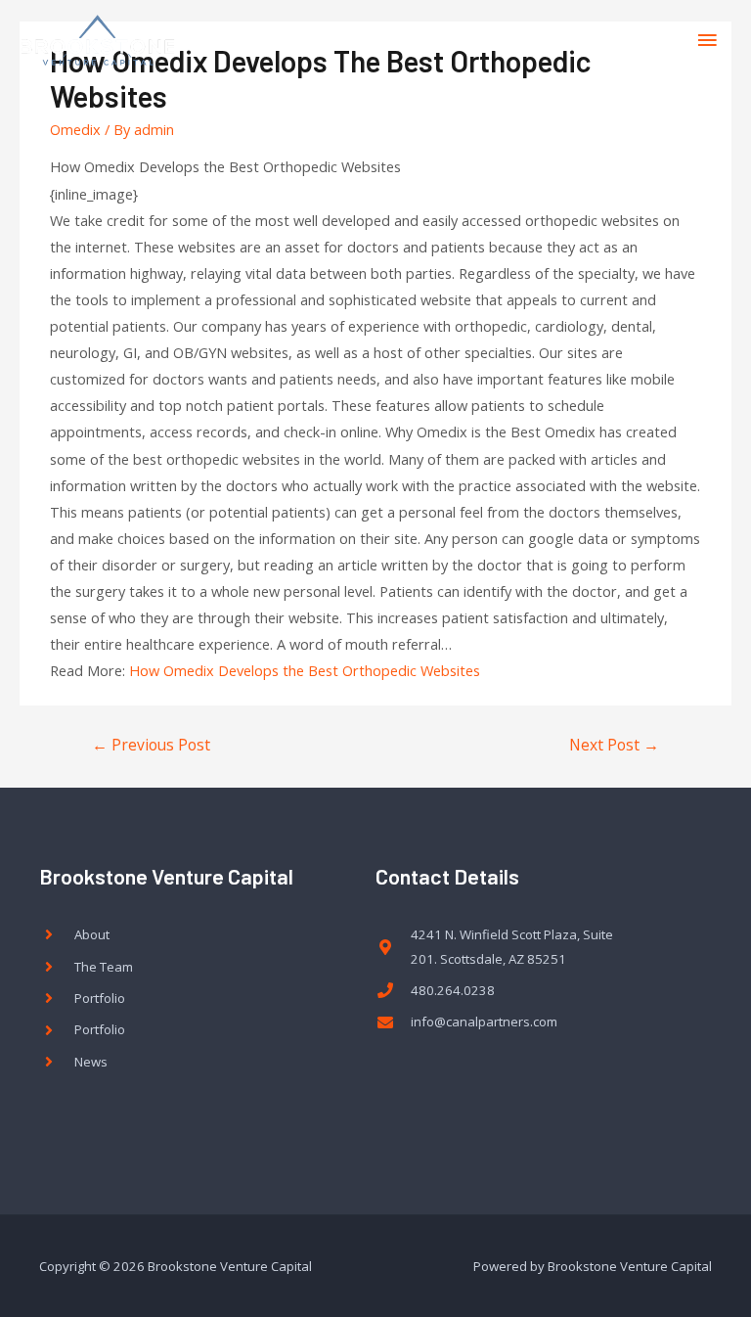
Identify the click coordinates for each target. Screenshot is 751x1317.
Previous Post (151, 744)
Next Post (614, 744)
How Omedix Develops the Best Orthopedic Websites (304, 670)
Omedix (75, 129)
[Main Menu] (707, 40)
